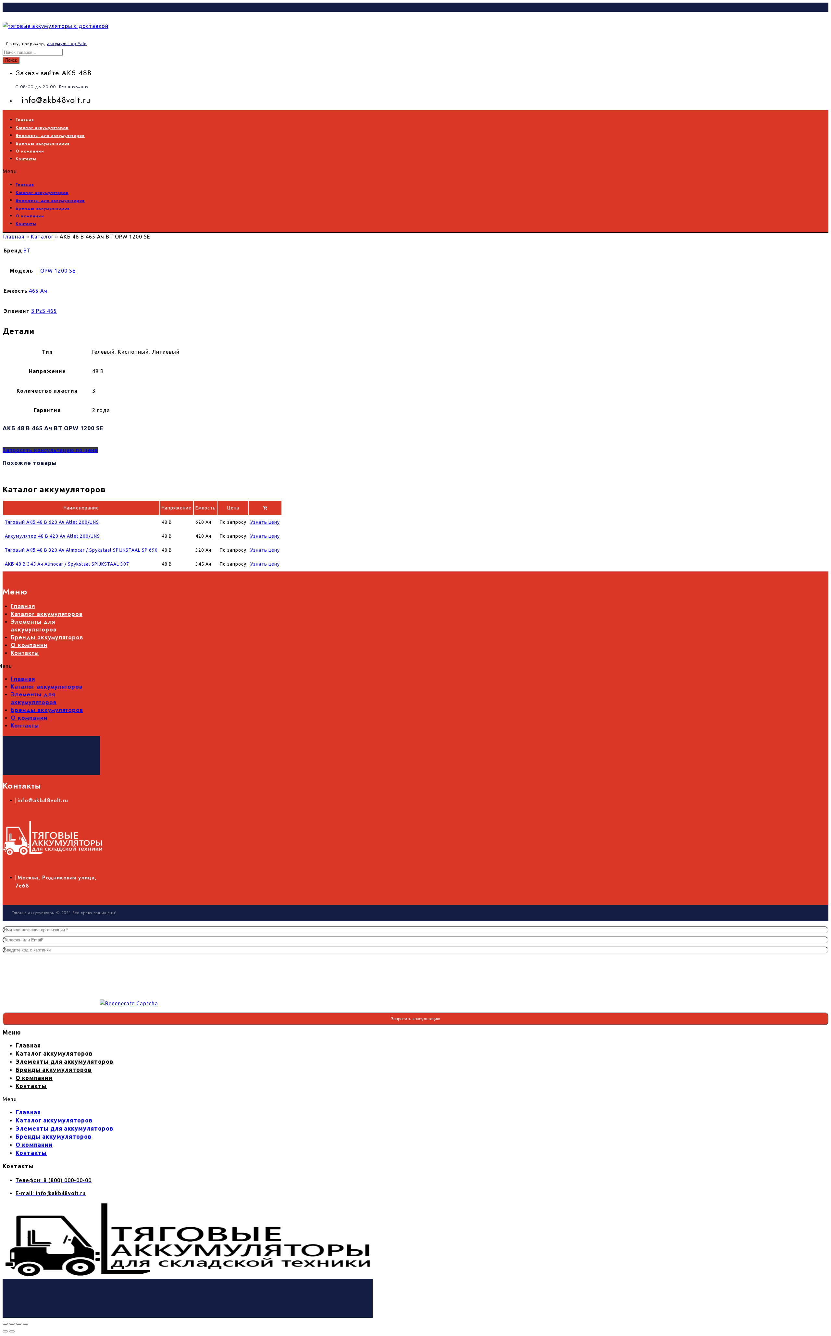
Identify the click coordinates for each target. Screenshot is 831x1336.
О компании (30, 151)
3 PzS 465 (44, 311)
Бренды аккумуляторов (43, 143)
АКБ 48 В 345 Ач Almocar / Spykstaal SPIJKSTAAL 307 (67, 564)
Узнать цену (265, 522)
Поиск (11, 60)
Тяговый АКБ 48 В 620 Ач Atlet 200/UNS (52, 522)
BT (27, 250)
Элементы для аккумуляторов (50, 135)
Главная (25, 120)
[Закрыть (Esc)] (25, 1324)
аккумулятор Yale (67, 43)
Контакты (26, 159)
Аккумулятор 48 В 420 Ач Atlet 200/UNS (52, 536)
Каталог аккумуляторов (42, 128)
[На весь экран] (12, 1324)
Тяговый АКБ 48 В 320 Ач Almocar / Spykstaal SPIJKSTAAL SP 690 (81, 550)
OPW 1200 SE (58, 271)
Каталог (42, 236)
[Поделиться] (18, 1324)
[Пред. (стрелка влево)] (5, 1331)
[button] (197, 171)
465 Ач (38, 291)
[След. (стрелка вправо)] (12, 1331)
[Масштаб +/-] (5, 1324)
